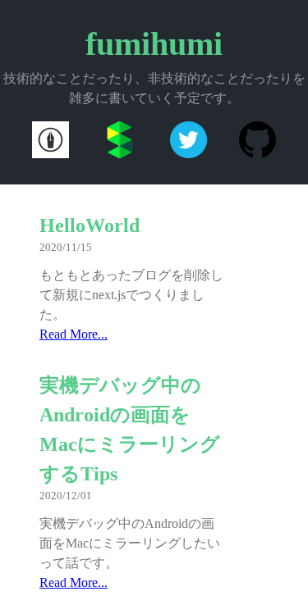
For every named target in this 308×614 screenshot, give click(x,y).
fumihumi (154, 43)
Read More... (73, 334)
